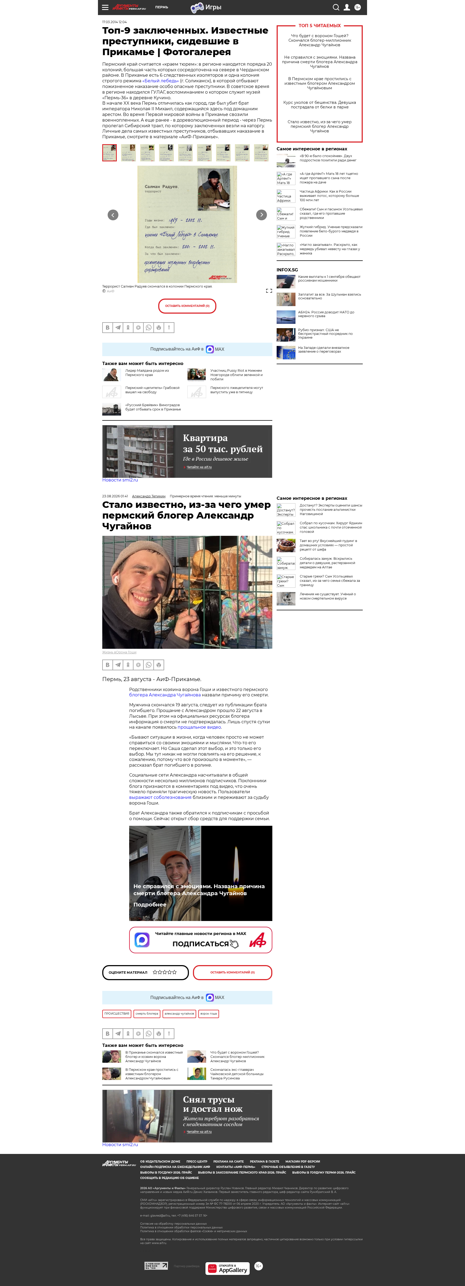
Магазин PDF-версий (303, 1161)
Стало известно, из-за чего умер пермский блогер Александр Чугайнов (320, 126)
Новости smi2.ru (120, 480)
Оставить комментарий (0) (187, 306)
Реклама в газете (264, 1161)
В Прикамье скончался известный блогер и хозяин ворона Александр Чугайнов (154, 1056)
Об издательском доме (160, 1161)
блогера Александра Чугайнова (165, 694)
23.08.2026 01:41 (115, 496)
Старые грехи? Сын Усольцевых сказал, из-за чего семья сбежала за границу (330, 580)
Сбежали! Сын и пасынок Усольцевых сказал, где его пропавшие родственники (331, 213)
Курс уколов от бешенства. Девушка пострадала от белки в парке (319, 104)
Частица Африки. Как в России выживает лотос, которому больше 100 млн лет (329, 195)
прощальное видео (199, 727)
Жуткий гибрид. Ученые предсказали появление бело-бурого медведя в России (331, 231)
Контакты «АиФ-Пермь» (235, 1167)
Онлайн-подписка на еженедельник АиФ (175, 1167)
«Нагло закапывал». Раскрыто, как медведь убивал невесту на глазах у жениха (330, 249)
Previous (113, 215)
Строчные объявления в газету (288, 1167)
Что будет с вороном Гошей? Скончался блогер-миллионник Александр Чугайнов (319, 40)
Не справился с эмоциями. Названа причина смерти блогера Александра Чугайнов (319, 62)
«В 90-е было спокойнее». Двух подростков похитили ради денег (328, 158)
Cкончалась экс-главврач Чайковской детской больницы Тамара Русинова (236, 1074)
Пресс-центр (196, 1161)
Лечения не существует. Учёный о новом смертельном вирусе (328, 596)
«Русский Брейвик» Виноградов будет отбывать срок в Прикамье (153, 407)
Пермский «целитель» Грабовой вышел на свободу (152, 390)
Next (261, 215)
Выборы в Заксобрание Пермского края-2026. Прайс (242, 1172)
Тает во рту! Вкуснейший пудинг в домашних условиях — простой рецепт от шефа (328, 545)
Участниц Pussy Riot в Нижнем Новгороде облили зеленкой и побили (236, 375)
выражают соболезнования (160, 797)
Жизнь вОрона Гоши (119, 652)
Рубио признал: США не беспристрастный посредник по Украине (325, 333)
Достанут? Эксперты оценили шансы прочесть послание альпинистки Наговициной (331, 509)
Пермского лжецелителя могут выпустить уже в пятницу (236, 390)
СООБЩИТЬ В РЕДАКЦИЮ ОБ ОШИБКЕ (169, 1178)
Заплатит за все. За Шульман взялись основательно (329, 296)
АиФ (110, 291)
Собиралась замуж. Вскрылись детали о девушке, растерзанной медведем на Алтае (327, 563)
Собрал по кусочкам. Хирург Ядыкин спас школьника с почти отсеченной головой (331, 527)
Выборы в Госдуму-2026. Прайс (166, 1172)
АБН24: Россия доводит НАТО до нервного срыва (326, 314)
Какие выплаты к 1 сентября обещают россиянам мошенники (329, 278)
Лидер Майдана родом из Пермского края (147, 373)
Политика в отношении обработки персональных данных (181, 1227)
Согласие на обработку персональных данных (173, 1223)
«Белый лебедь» (160, 80)
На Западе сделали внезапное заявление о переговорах (323, 349)
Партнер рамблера (186, 1266)
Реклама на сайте (228, 1161)
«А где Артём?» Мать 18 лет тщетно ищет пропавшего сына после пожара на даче (329, 178)
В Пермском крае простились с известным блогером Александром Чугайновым (319, 83)
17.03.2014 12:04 (114, 22)
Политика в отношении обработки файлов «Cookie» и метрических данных (193, 1231)
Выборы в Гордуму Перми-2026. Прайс (323, 1172)
